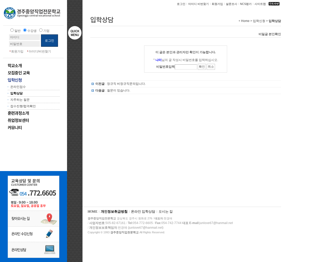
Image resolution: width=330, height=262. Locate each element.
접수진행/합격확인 (23, 106)
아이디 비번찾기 (198, 3)
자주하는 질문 (20, 100)
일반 (17, 31)
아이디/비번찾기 (40, 51)
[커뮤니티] (30, 127)
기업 (46, 31)
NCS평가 (246, 3)
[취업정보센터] (30, 120)
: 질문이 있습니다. (112, 90)
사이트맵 (260, 3)
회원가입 (17, 51)
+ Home (244, 21)
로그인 (181, 3)
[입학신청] (30, 80)
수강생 (32, 31)
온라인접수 (18, 87)
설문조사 (231, 3)
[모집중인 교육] (30, 72)
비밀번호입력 (165, 66)
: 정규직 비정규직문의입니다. (120, 84)
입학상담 (16, 93)
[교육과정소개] (30, 113)
